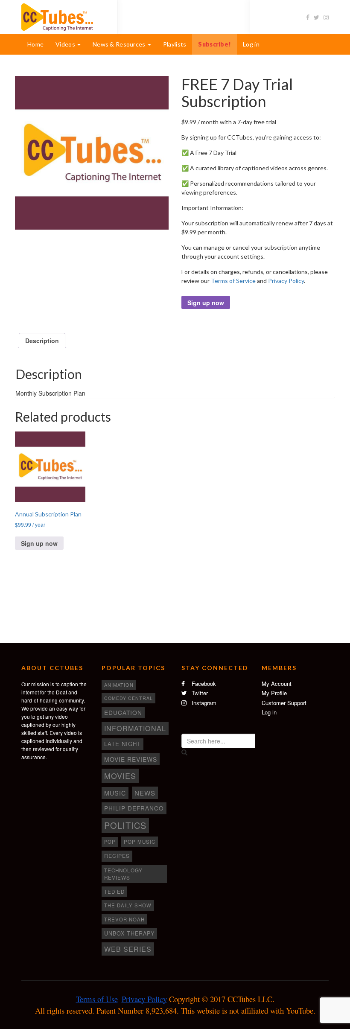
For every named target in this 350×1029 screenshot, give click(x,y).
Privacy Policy (286, 280)
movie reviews (130, 759)
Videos (65, 44)
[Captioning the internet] (62, 16)
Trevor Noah (124, 919)
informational (135, 728)
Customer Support (284, 703)
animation (119, 684)
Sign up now (205, 302)
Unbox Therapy (129, 933)
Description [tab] (42, 340)
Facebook (203, 683)
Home (35, 44)
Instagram (203, 703)
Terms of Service (233, 280)
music (115, 793)
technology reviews (123, 874)
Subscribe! (214, 44)
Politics (125, 825)
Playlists (175, 44)
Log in (251, 44)
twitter (199, 693)
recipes (117, 856)
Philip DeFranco (134, 808)
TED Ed (114, 891)
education (123, 712)
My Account (277, 683)
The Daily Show (128, 905)
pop (109, 841)
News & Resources (120, 44)
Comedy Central (128, 698)
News (144, 792)
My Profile (274, 693)
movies (120, 775)
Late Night (122, 744)
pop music (139, 841)
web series (128, 949)
